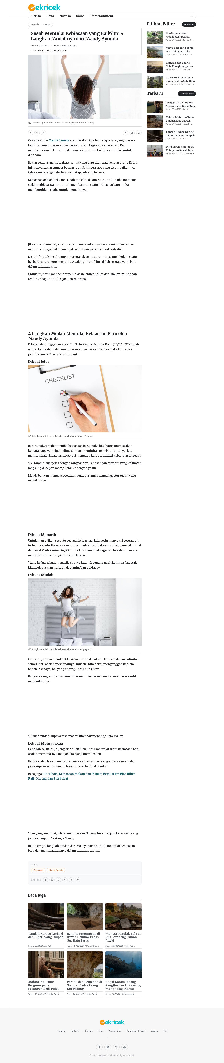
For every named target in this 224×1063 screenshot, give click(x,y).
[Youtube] (124, 1047)
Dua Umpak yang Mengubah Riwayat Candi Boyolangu (178, 35)
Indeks (154, 1030)
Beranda (35, 24)
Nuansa (65, 16)
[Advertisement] (85, 218)
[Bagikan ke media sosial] (43, 132)
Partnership (114, 1030)
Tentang (61, 1030)
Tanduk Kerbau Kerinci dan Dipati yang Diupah (45, 935)
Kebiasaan (38, 870)
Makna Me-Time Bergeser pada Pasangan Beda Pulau (43, 985)
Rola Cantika (69, 45)
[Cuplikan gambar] (46, 916)
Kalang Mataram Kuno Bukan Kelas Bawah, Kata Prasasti (180, 119)
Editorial (75, 1030)
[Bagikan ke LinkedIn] (58, 879)
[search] (191, 16)
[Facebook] (99, 1047)
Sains (80, 16)
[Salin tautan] (37, 132)
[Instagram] (107, 1047)
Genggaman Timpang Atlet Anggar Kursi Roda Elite (181, 104)
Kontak (89, 1030)
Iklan (100, 1030)
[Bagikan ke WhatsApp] (65, 879)
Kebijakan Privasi (136, 1030)
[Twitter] (116, 1047)
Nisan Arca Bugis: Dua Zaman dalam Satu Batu (180, 79)
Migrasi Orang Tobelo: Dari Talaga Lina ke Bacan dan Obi (180, 49)
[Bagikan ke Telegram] (71, 879)
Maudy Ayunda (59, 140)
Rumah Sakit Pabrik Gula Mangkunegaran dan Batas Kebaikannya (180, 64)
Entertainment (101, 16)
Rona (50, 16)
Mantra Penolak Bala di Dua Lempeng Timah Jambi (123, 937)
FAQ (165, 1030)
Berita (36, 16)
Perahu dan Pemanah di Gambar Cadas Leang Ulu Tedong (84, 985)
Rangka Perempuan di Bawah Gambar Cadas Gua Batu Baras (83, 937)
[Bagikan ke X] (52, 879)
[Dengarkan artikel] (30, 132)
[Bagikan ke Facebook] (45, 879)
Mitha (44, 45)
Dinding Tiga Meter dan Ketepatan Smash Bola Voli (180, 148)
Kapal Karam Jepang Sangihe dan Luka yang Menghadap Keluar (123, 985)
